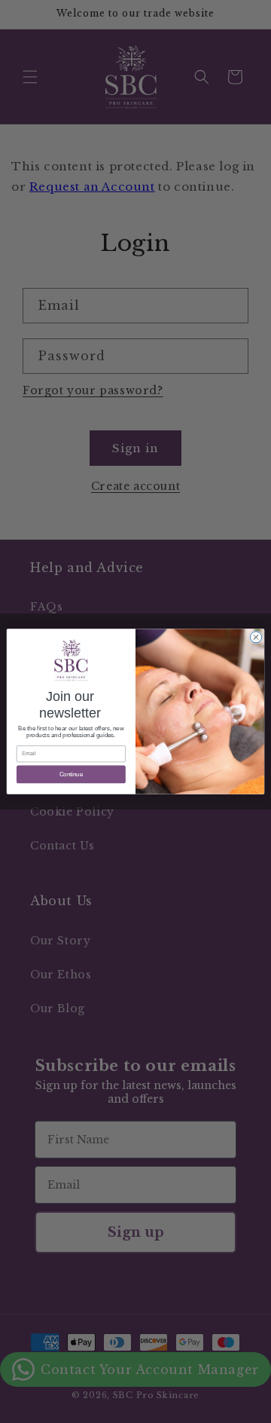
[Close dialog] (255, 637)
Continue (71, 774)
